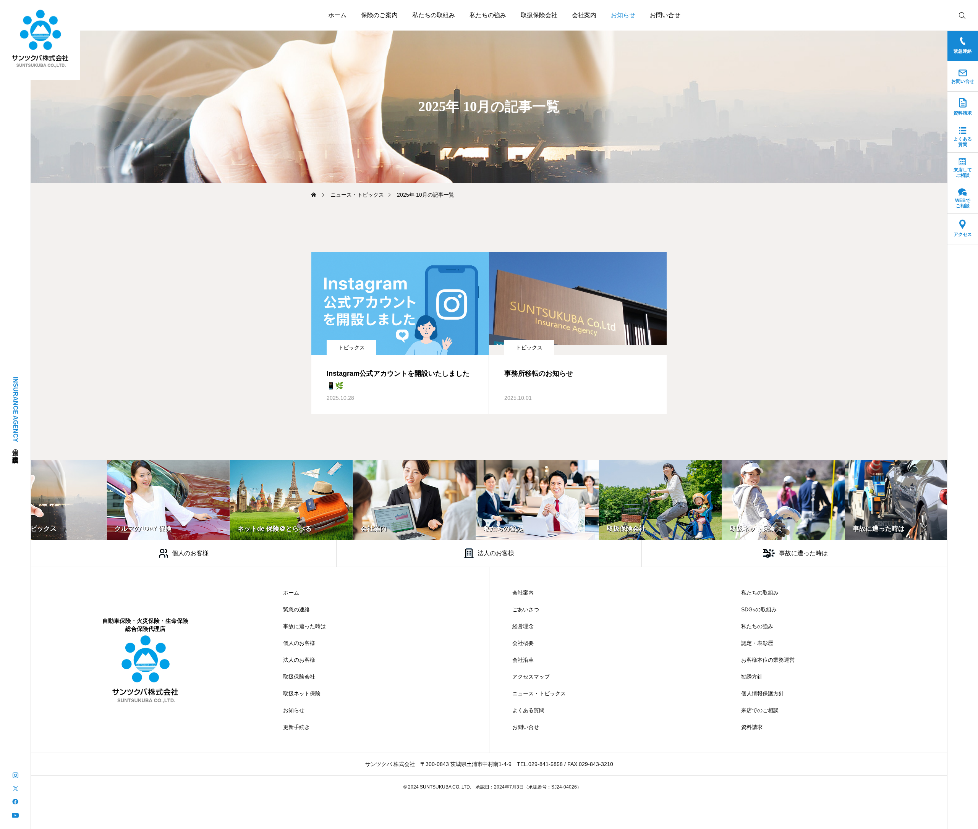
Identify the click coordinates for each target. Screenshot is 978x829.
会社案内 (584, 15)
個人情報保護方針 (762, 693)
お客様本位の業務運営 (768, 660)
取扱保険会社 (539, 15)
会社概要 (523, 643)
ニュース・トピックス (539, 693)
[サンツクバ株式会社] (40, 38)
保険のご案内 (379, 15)
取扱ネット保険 (302, 693)
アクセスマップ (531, 676)
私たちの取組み (433, 15)
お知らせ (623, 15)
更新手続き (296, 727)
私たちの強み (488, 15)
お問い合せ (665, 15)
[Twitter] (15, 788)
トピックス (351, 347)
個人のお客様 (299, 643)
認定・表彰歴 (757, 643)
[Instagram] (15, 774)
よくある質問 (528, 710)
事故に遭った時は (304, 626)
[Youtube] (15, 814)
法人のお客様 (299, 660)
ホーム (337, 15)
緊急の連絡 (296, 609)
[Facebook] (15, 801)
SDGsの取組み (759, 609)
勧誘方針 (752, 676)
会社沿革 (523, 660)
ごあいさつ (525, 609)
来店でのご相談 (760, 710)
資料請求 (752, 727)
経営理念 (523, 626)
